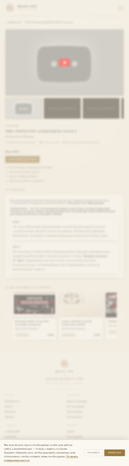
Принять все (114, 453)
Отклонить (93, 453)
